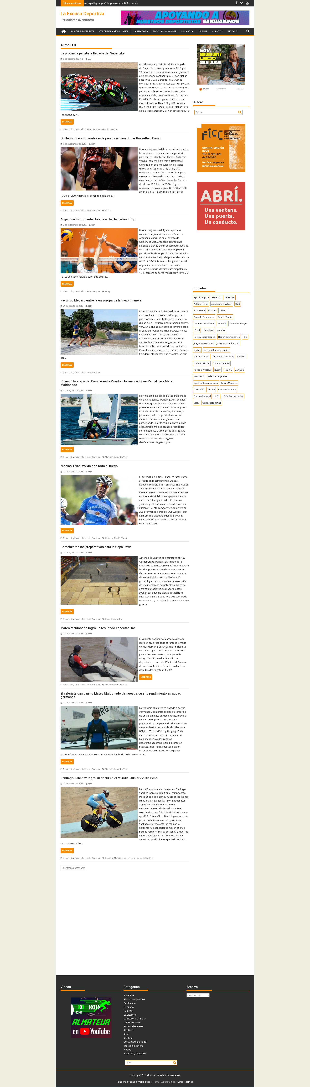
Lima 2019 (187, 31)
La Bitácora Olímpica (135, 1018)
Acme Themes (185, 1081)
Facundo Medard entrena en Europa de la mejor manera (101, 300)
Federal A (221, 323)
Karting (197, 349)
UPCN (216, 396)
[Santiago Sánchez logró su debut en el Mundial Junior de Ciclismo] (99, 789)
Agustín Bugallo (201, 297)
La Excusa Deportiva (82, 13)
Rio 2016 (232, 31)
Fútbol (197, 330)
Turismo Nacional (202, 396)
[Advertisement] (221, 258)
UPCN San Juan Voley (233, 396)
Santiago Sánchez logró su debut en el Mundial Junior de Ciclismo (109, 778)
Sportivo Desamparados (206, 382)
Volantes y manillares (113, 31)
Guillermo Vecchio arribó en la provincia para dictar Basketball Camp (110, 138)
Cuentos (217, 31)
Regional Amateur (202, 369)
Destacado (68, 129)
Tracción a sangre (164, 31)
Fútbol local (208, 330)
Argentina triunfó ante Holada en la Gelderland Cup (98, 219)
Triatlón (211, 389)
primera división (202, 363)
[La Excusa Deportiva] (63, 31)
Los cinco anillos (132, 1022)
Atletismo (230, 297)
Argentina (129, 995)
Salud (126, 1034)
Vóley (107, 291)
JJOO (245, 336)
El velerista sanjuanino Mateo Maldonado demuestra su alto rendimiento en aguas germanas (121, 695)
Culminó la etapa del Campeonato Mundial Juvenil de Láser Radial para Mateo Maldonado (117, 383)
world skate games (211, 402)
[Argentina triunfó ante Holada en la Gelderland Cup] (99, 230)
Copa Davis (110, 619)
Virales (202, 31)
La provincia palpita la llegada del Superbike (92, 53)
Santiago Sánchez (145, 858)
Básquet (212, 310)
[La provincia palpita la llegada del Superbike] (99, 64)
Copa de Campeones (204, 317)
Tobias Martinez (229, 382)
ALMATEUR (217, 297)
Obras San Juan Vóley (223, 356)
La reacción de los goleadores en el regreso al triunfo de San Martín (125, 3)
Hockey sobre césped (204, 336)
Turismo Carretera (227, 389)
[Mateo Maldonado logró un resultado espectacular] (99, 638)
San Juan (96, 129)
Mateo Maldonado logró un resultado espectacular (98, 628)
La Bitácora (140, 31)
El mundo (129, 1006)
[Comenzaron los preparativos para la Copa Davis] (99, 557)
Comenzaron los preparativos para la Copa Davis (96, 547)
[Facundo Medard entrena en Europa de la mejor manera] (99, 311)
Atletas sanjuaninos (134, 999)
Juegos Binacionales (203, 343)
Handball (221, 330)
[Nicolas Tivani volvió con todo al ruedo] (99, 476)
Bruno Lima (199, 310)
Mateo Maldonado (113, 457)
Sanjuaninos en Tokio (135, 1041)
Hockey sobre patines (229, 336)
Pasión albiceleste (82, 31)
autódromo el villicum (221, 303)
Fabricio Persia (225, 317)
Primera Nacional (221, 363)
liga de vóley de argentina (216, 349)
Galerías (128, 1010)
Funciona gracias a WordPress (133, 1081)
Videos (127, 1049)
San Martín (199, 376)
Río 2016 (228, 369)
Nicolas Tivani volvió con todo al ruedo (89, 466)
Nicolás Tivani (120, 538)
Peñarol (241, 356)
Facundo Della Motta (204, 323)
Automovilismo (201, 303)
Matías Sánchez (201, 356)
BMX (237, 303)
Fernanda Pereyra (238, 323)
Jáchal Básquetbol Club (228, 343)
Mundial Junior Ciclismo (124, 858)
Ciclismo (109, 538)
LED (89, 59)
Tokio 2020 (199, 389)
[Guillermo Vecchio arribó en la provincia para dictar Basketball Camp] (99, 149)
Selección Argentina (217, 376)
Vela (125, 457)
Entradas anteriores (75, 867)
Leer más (67, 122)
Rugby (217, 369)
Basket (108, 210)
